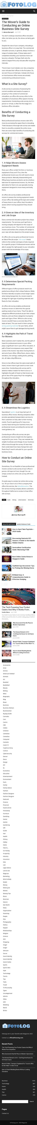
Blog (4, 699)
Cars (4, 719)
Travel (5, 985)
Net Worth (6, 905)
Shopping (6, 942)
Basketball (6, 685)
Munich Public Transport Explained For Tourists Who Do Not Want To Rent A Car (17, 1064)
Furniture (6, 813)
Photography (7, 922)
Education (6, 773)
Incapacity (6, 853)
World (5, 1008)
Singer (5, 945)
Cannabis (6, 716)
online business (22, 500)
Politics (5, 925)
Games (5, 822)
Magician (6, 873)
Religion (5, 933)
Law (4, 865)
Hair (4, 833)
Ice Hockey (6, 851)
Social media (7, 962)
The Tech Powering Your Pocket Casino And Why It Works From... (16, 608)
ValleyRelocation (23, 486)
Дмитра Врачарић (9, 32)
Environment (7, 779)
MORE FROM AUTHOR (23, 524)
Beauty (5, 688)
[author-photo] (18, 512)
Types (5, 990)
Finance (5, 802)
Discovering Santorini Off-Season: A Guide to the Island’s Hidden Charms (23, 540)
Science (5, 936)
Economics (6, 771)
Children (6, 731)
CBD (4, 725)
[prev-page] (3, 584)
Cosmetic (6, 742)
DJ (3, 768)
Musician (6, 899)
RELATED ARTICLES (9, 524)
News (5, 908)
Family (5, 785)
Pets (4, 919)
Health (5, 836)
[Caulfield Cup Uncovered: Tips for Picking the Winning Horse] (6, 568)
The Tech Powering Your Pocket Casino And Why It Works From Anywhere (17, 1048)
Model (5, 882)
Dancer (5, 756)
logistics (13, 412)
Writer (5, 1010)
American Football (9, 674)
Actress (5, 671)
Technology (6, 973)
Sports (5, 965)
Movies (5, 890)
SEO (4, 939)
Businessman (7, 711)
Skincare (5, 950)
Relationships (7, 930)
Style (4, 970)
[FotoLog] (18, 4)
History (5, 839)
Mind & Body (7, 879)
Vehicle (5, 996)
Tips (4, 979)
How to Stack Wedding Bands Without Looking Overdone (16, 1070)
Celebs (5, 728)
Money (5, 885)
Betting (5, 691)
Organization (7, 910)
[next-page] (6, 584)
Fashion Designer (8, 793)
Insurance (6, 859)
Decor (5, 759)
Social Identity (7, 956)
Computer (6, 739)
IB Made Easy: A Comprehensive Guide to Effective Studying (21, 577)
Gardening (6, 825)
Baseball (5, 682)
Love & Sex (6, 871)
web (4, 1002)
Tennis (5, 976)
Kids (4, 862)
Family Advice (7, 788)
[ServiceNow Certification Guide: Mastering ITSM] (6, 549)
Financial (6, 805)
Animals (5, 676)
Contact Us (5, 1113)
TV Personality (7, 988)
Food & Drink (7, 808)
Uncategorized (7, 993)
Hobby (5, 842)
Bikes (4, 694)
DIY (4, 765)
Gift (4, 828)
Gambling (6, 816)
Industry (5, 856)
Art (4, 679)
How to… (5, 848)
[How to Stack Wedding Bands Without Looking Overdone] (6, 653)
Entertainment (7, 776)
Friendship (6, 811)
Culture (5, 751)
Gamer (5, 819)
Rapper (5, 928)
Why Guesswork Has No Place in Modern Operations (17, 1054)
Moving (14, 500)
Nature (5, 902)
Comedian (6, 733)
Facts (4, 782)
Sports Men (6, 968)
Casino (5, 722)
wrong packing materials (10, 326)
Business (6, 705)
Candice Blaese (6, 612)
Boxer (5, 702)
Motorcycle (6, 888)
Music (5, 896)
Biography (6, 696)
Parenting (6, 913)
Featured (6, 799)
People (5, 916)
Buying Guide (7, 714)
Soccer (5, 953)
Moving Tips (10, 15)
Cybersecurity (7, 753)
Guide (8, 500)
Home (3, 15)
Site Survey (30, 500)
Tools (4, 982)
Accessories (6, 665)
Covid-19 (6, 745)
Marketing (6, 876)
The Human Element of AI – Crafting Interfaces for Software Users (23, 634)
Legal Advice (7, 868)
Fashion (5, 791)
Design (5, 762)
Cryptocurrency (8, 748)
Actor (4, 668)
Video (5, 999)
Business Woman (8, 708)
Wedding (6, 1005)
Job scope (22, 239)
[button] (3, 11)
